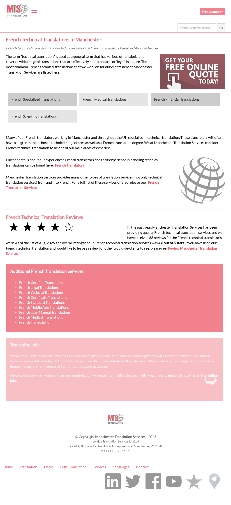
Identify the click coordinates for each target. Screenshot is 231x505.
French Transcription (35, 322)
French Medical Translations (105, 99)
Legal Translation (73, 467)
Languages (121, 467)
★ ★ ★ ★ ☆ (41, 226)
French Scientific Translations (34, 116)
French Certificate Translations (43, 297)
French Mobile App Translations (44, 307)
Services (99, 467)
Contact (142, 467)
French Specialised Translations (36, 99)
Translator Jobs (24, 344)
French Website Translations (41, 292)
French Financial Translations (176, 99)
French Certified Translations (41, 282)
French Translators (69, 165)
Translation (28, 467)
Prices (48, 467)
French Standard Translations (42, 302)
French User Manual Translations (45, 312)
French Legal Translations (39, 287)
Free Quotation (212, 12)
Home (8, 467)
